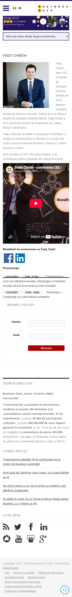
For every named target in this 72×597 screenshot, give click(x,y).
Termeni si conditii (23, 572)
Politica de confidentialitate (20, 591)
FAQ (7, 572)
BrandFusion (11, 568)
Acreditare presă (14, 577)
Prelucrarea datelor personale (22, 581)
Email (16, 335)
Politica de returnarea (50, 572)
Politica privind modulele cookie (23, 586)
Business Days (36, 577)
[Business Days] (52, 8)
